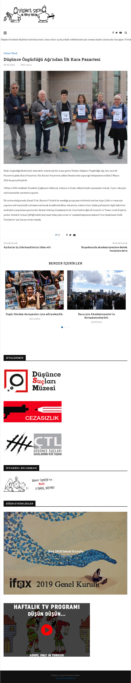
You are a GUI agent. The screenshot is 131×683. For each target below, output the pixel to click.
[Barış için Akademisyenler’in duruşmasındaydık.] (96, 290)
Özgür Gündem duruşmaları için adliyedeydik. (34, 314)
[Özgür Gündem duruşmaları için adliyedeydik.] (34, 290)
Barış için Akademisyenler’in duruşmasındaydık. (96, 316)
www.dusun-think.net (66, 678)
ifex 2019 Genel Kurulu (65, 551)
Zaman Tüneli (10, 53)
